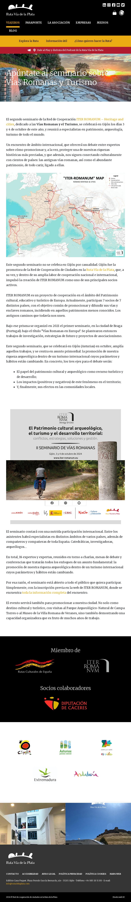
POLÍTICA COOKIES (96, 874)
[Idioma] (122, 14)
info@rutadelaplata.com (18, 883)
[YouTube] (118, 5)
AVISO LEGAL (48, 874)
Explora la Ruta (29, 41)
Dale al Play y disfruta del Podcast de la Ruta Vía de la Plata (70, 50)
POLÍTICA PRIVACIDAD (70, 874)
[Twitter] (123, 5)
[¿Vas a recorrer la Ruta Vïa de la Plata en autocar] (98, 835)
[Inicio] (20, 9)
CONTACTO (12, 874)
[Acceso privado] (114, 13)
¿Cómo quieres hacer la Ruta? (93, 41)
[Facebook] (113, 5)
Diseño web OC (119, 897)
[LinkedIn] (104, 5)
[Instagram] (109, 5)
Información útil (56, 41)
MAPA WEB (115, 874)
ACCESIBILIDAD (30, 874)
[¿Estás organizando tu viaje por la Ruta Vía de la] (33, 835)
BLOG (13, 30)
